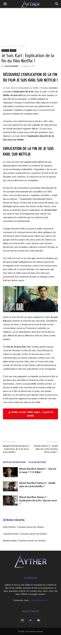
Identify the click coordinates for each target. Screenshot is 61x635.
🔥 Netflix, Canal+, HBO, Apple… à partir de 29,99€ (30, 414)
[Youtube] (38, 620)
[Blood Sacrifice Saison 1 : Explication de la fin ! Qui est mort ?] (10, 500)
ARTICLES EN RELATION (14, 462)
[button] (5, 4)
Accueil (4, 46)
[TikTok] (30, 620)
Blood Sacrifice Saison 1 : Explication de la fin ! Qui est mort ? (38, 500)
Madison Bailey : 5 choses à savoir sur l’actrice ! (24, 540)
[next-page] (9, 511)
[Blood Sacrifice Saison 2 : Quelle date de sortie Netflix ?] (10, 486)
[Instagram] (22, 620)
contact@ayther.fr (39, 600)
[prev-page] (5, 511)
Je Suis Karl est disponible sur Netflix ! (21, 88)
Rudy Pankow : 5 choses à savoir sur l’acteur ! (24, 527)
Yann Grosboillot (11, 66)
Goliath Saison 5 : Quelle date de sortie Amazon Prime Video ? (46, 449)
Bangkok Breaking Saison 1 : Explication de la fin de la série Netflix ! (16, 449)
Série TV (13, 46)
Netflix (22, 46)
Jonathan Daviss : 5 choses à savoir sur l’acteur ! (25, 534)
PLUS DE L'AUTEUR (37, 462)
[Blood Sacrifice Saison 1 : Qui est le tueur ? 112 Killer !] (10, 472)
